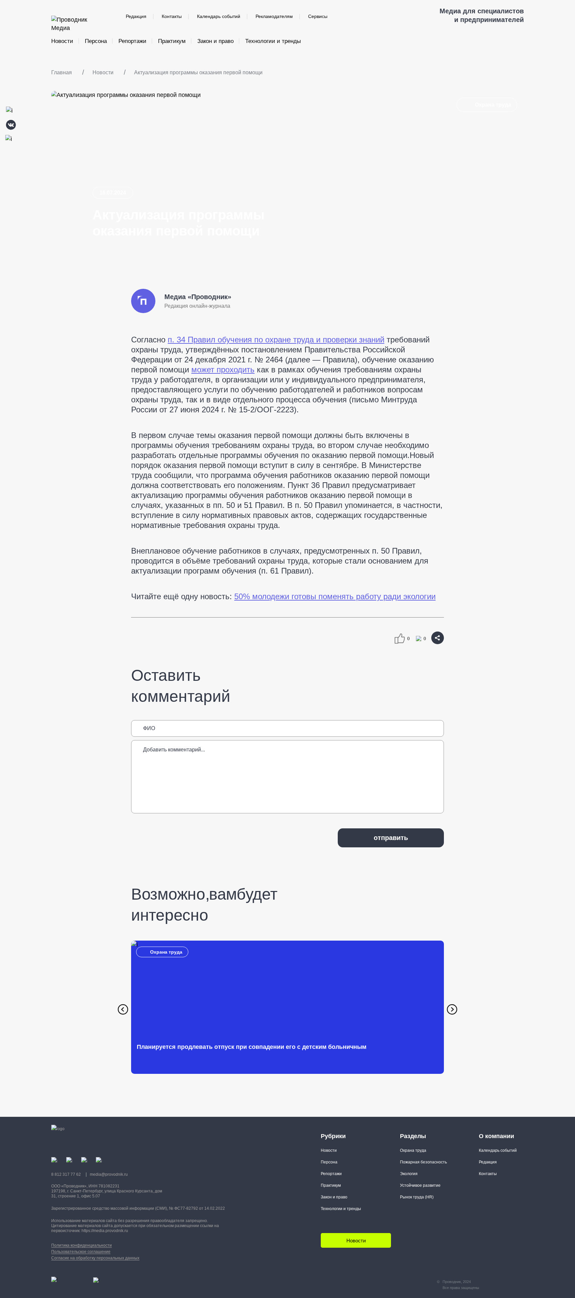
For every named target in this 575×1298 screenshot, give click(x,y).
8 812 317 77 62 (66, 1174)
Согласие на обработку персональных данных (95, 1258)
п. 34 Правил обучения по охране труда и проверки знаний (276, 339)
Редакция (136, 16)
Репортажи (132, 41)
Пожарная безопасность (423, 1162)
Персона (96, 41)
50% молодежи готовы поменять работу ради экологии (335, 596)
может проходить (223, 369)
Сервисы (317, 16)
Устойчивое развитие (420, 1185)
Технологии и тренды (273, 41)
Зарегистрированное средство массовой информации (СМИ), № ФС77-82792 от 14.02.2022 (138, 1208)
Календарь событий (218, 16)
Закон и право (215, 41)
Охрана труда (493, 105)
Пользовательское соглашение (80, 1252)
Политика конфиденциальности (81, 1245)
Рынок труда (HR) (417, 1197)
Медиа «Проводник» (197, 296)
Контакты (172, 16)
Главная (61, 72)
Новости (62, 41)
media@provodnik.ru (109, 1174)
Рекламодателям (274, 16)
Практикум (172, 41)
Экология (409, 1173)
